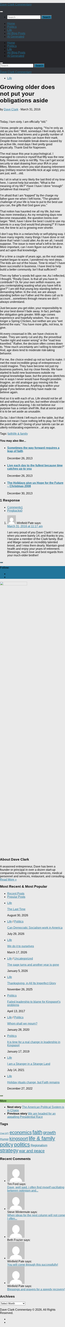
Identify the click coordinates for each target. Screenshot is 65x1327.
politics (22, 1144)
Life (9, 30)
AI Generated (15, 36)
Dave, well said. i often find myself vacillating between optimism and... (35, 1189)
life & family (20, 433)
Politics (12, 26)
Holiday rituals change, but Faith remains (33, 1082)
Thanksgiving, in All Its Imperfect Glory (31, 983)
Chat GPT (4, 1133)
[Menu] (1, 11)
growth (49, 1132)
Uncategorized (23, 958)
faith (10, 433)
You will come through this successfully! (32, 1264)
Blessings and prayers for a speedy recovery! (36, 1289)
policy (6, 1144)
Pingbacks (14, 510)
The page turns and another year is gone (33, 964)
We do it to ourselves (20, 946)
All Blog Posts (16, 33)
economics (21, 1132)
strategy (9, 1150)
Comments (15, 507)
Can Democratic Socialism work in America (34, 927)
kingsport (18, 1138)
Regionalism (39, 1145)
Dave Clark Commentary (16, 4)
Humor (4, 1139)
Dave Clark (11, 109)
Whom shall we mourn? (22, 1023)
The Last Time (16, 909)
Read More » (8, 879)
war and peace (32, 1151)
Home (11, 23)
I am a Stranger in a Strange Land (28, 1063)
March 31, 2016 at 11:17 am (25, 526)
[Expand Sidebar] (1, 562)
